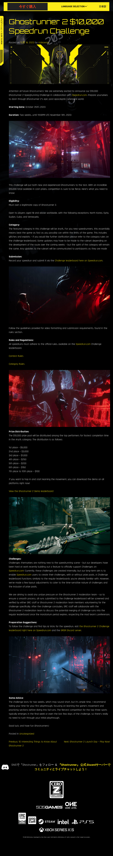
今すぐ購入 (27, 6)
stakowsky (43, 42)
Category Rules (17, 364)
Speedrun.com (79, 95)
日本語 (102, 6)
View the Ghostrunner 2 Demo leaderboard (31, 491)
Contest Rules (16, 356)
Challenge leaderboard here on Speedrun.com (79, 260)
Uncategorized (26, 733)
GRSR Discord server (71, 630)
